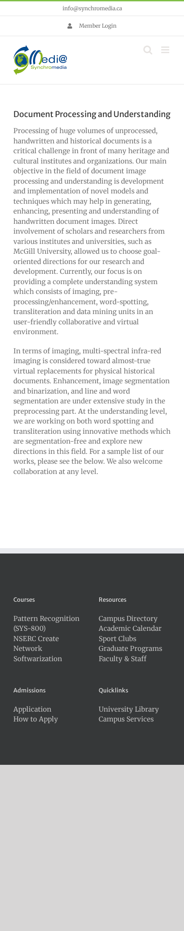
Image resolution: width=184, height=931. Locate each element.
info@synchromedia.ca (92, 8)
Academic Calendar (130, 628)
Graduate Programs (130, 648)
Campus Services (126, 719)
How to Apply (35, 719)
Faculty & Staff (122, 658)
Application (32, 709)
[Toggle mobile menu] (166, 50)
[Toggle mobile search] (147, 50)
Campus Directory (128, 618)
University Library (129, 709)
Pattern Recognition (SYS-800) (46, 623)
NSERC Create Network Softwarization (37, 648)
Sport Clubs (117, 638)
